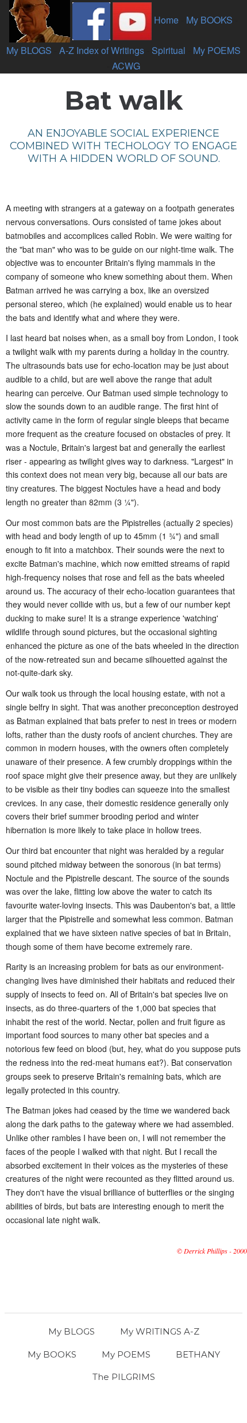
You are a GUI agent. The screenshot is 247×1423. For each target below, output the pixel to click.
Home (166, 19)
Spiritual (169, 50)
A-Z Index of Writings (101, 50)
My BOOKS (209, 19)
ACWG (126, 65)
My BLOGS (29, 50)
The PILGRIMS (123, 1376)
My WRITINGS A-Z (159, 1331)
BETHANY (198, 1354)
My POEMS (217, 50)
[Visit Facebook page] (91, 19)
